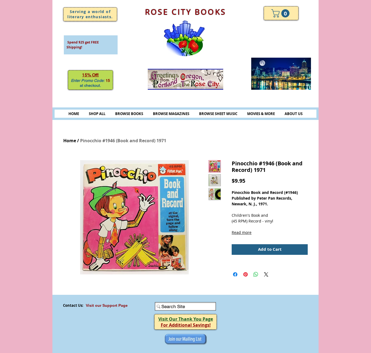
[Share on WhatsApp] (256, 274)
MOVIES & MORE (261, 113)
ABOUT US (294, 113)
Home (69, 141)
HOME (73, 113)
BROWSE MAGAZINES (171, 113)
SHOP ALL (97, 113)
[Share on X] (266, 274)
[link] (281, 13)
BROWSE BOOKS (129, 113)
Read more (241, 232)
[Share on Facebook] (235, 274)
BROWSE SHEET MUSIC (218, 113)
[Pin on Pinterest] (245, 274)
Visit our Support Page (107, 305)
